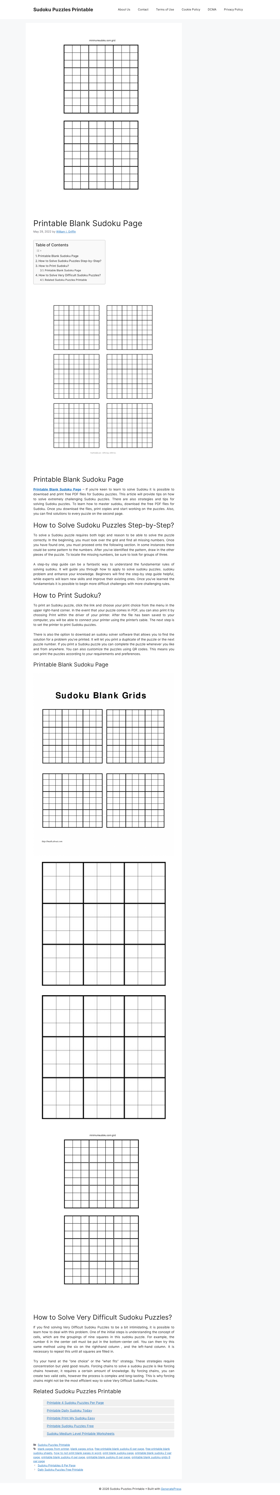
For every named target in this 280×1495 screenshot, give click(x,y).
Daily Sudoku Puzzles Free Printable (60, 1469)
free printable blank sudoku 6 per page (119, 1448)
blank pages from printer (53, 1448)
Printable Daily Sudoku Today (69, 1410)
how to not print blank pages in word (77, 1453)
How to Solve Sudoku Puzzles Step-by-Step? (69, 261)
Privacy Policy (233, 9)
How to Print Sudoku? (54, 266)
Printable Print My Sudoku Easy (71, 1418)
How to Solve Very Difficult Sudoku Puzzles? (70, 275)
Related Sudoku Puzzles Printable (66, 279)
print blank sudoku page (118, 1453)
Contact (143, 9)
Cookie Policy (191, 9)
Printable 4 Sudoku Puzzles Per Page (75, 1403)
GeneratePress (171, 1489)
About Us (124, 9)
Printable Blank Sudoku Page (58, 256)
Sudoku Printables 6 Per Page (56, 1465)
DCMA (212, 9)
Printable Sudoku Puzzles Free (70, 1426)
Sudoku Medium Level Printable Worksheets (80, 1434)
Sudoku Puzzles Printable (63, 9)
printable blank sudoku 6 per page (108, 1457)
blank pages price (81, 1448)
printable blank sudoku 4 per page (63, 1457)
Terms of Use (165, 9)
